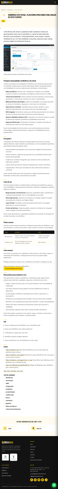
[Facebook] (35, 479)
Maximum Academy (6, 475)
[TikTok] (46, 479)
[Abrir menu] (55, 2)
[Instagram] (31, 479)
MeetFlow (4, 470)
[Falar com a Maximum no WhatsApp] (54, 485)
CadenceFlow (5, 467)
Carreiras (32, 454)
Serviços (32, 449)
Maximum (3, 9)
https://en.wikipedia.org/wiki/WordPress (17, 365)
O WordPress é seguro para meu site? (16, 333)
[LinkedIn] (38, 479)
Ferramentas (10, 9)
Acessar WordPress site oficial (13, 268)
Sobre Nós (33, 446)
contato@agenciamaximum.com (38, 473)
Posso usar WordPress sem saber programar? (18, 329)
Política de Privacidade (36, 460)
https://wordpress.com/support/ (15, 355)
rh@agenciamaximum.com (36, 476)
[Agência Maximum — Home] (7, 2)
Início (31, 444)
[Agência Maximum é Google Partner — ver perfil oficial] (5, 458)
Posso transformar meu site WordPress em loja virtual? (21, 340)
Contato (32, 457)
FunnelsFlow (5, 473)
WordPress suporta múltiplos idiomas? (16, 336)
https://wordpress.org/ (12, 350)
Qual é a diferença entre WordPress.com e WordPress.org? (22, 325)
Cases (31, 452)
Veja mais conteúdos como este (13, 371)
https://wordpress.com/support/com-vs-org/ (19, 360)
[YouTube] (42, 479)
